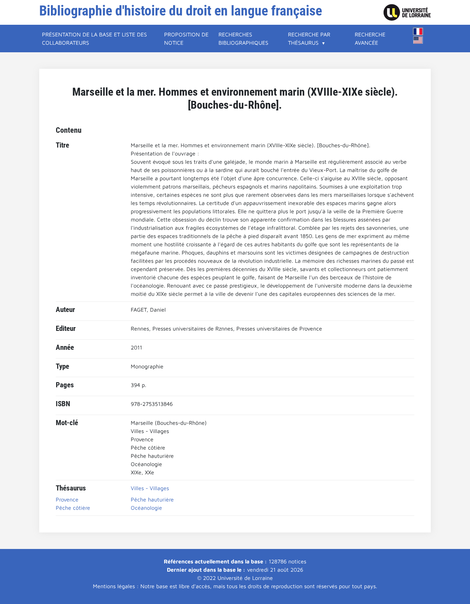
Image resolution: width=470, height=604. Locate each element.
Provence (67, 499)
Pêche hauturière (152, 499)
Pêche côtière (73, 508)
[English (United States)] (418, 40)
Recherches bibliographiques (243, 38)
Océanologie (146, 508)
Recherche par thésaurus (309, 38)
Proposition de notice (186, 38)
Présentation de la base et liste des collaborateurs (94, 38)
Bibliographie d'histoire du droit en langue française (180, 11)
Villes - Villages (150, 488)
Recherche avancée (370, 38)
